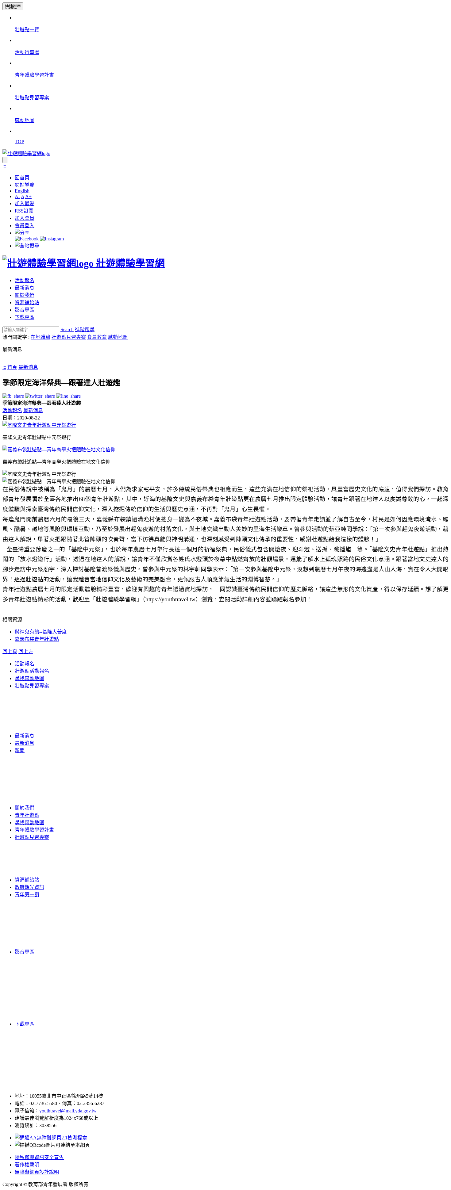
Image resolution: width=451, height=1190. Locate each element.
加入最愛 (24, 203)
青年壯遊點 (27, 815)
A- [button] (17, 196)
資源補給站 (27, 302)
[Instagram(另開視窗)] (52, 238)
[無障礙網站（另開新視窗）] (51, 1137)
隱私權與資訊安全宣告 (39, 1157)
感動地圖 (118, 337)
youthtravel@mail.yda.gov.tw (68, 1110)
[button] (22, 232)
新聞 (20, 750)
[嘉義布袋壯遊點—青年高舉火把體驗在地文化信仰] (58, 449)
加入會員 (24, 218)
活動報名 (24, 280)
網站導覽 (24, 185)
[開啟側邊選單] (4, 160)
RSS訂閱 (24, 210)
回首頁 (22, 177)
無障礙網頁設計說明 (37, 1172)
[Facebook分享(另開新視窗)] (13, 396)
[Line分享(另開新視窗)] (68, 396)
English (22, 190)
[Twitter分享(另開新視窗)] (40, 396)
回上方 (25, 651)
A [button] (22, 196)
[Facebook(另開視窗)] (27, 238)
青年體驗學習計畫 (34, 829)
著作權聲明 (27, 1164)
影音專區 (24, 309)
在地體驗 (40, 337)
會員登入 (24, 225)
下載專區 (24, 317)
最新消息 (24, 287)
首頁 (12, 367)
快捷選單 (13, 6)
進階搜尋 (84, 329)
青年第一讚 (27, 894)
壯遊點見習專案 (69, 337)
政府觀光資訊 (29, 887)
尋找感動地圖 (29, 678)
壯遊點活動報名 (32, 671)
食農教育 (97, 337)
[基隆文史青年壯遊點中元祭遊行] (39, 425)
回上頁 (9, 651)
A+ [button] (28, 196)
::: (4, 165)
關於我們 (24, 295)
